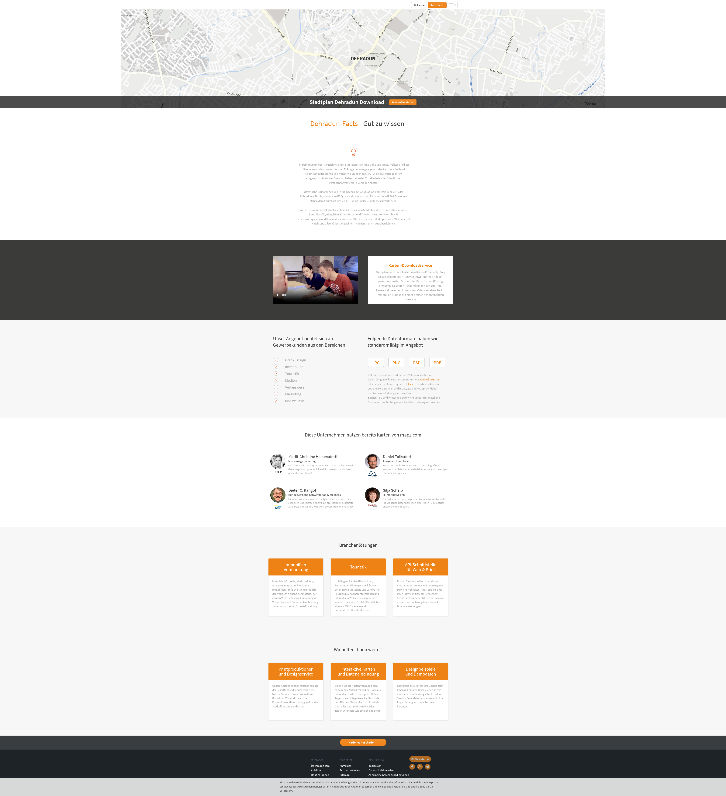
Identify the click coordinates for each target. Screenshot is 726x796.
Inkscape (411, 384)
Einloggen (419, 5)
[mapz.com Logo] (277, 5)
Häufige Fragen (320, 775)
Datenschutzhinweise (380, 770)
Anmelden (345, 765)
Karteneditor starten (361, 742)
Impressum (374, 765)
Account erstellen (350, 770)
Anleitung (316, 770)
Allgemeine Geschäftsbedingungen (388, 775)
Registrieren (437, 5)
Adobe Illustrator (429, 379)
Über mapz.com (320, 765)
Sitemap (345, 775)
